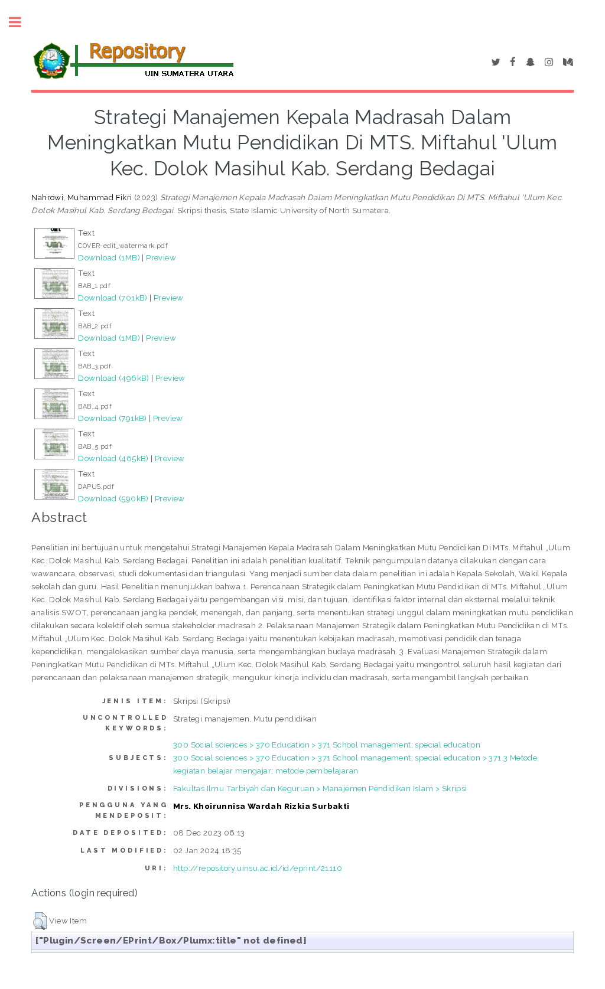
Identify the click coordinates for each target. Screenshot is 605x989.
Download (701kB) (112, 297)
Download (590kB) (113, 498)
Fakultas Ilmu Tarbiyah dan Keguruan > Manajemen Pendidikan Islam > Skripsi (320, 788)
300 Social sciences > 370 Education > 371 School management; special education (326, 744)
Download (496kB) (113, 378)
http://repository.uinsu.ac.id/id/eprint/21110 (257, 868)
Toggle (21, 22)
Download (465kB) (113, 458)
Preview (161, 257)
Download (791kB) (112, 418)
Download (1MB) (109, 257)
